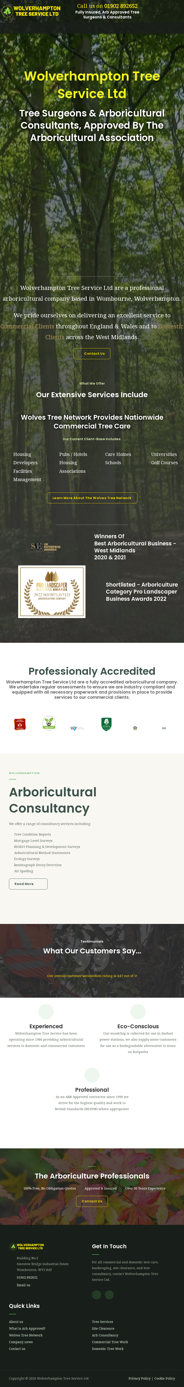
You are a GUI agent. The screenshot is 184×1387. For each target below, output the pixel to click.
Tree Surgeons (53, 113)
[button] (92, 28)
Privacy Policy (140, 1378)
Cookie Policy (164, 1378)
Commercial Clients (27, 326)
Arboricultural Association (92, 137)
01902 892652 (121, 5)
